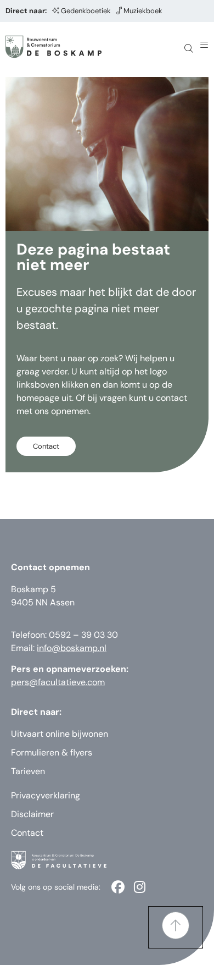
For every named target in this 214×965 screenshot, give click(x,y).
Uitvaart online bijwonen (59, 734)
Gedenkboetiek (86, 10)
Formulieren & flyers (51, 752)
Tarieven (28, 771)
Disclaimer (32, 814)
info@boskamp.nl (71, 648)
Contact (27, 833)
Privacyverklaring (45, 795)
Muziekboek (142, 10)
